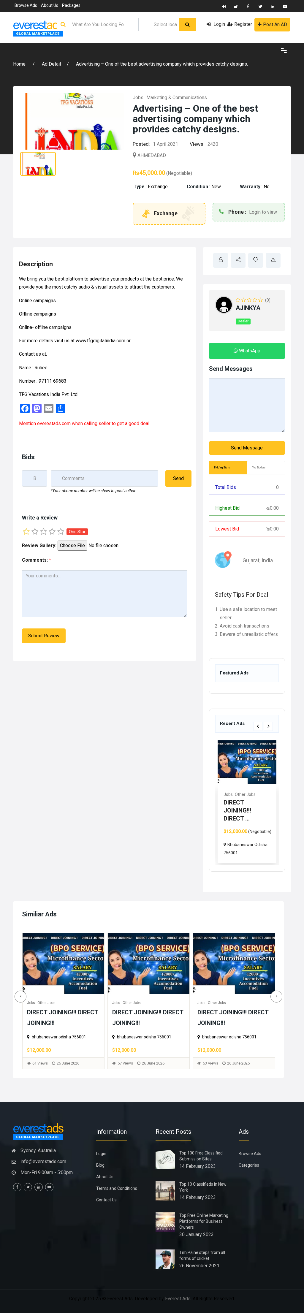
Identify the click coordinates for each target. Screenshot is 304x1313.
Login (218, 24)
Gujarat (251, 560)
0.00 (272, 508)
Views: (197, 144)
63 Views (125, 1063)
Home (20, 64)
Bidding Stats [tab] (222, 467)
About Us (49, 5)
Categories (249, 1165)
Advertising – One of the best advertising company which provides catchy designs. (162, 64)
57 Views (40, 1063)
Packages (71, 5)
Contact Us (106, 1200)
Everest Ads (178, 1298)
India (267, 560)
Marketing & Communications (176, 97)
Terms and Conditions (116, 1188)
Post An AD (275, 24)
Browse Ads (26, 5)
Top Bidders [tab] (258, 467)
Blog (100, 1165)
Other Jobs (245, 794)
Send (178, 478)
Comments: (36, 560)
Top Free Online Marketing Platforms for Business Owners (203, 1221)
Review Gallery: (39, 545)
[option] (247, 801)
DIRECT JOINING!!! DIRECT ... (237, 810)
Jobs (138, 97)
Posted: (141, 144)
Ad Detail (51, 64)
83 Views (210, 1063)
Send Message (247, 448)
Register (243, 24)
